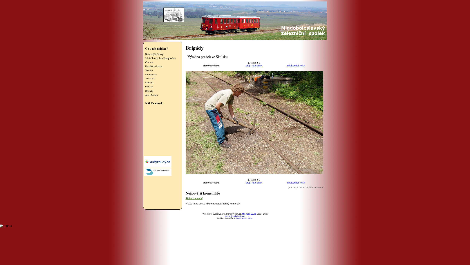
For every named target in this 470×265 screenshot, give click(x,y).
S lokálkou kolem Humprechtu (160, 58)
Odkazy (149, 86)
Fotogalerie (151, 74)
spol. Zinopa (151, 95)
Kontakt (149, 82)
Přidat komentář (194, 198)
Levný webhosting (244, 218)
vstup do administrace (235, 216)
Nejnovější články (154, 54)
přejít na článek (254, 65)
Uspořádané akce (153, 66)
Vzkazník (150, 78)
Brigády (149, 91)
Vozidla (149, 70)
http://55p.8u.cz (249, 214)
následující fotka (296, 65)
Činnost (149, 62)
